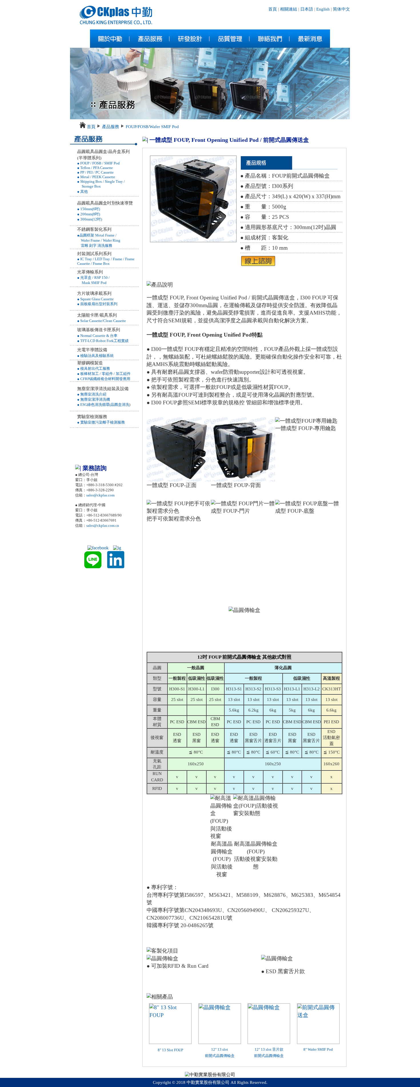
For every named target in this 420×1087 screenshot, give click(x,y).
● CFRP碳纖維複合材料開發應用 (103, 379)
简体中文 (341, 9)
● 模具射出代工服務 (93, 368)
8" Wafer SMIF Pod (318, 1049)
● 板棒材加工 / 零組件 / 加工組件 (104, 373)
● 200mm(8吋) (88, 214)
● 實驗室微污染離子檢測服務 (101, 422)
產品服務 (110, 126)
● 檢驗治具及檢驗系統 (95, 355)
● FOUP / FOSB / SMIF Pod (98, 163)
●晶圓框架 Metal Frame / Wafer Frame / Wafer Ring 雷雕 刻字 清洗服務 (98, 240)
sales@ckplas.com (100, 495)
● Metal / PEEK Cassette (96, 177)
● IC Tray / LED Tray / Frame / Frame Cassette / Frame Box (106, 261)
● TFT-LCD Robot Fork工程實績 (103, 341)
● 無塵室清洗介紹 (91, 394)
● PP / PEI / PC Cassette (95, 172)
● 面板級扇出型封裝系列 (97, 304)
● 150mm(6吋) (88, 209)
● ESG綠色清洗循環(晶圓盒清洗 (103, 404)
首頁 (272, 9)
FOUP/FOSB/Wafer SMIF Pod (152, 126)
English (322, 9)
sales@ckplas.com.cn (102, 525)
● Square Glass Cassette (95, 299)
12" (258, 1049)
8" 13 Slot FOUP (170, 1050)
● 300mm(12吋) (89, 219)
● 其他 (82, 191)
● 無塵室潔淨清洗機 (93, 399)
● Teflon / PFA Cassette (95, 168)
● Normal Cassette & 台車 (97, 335)
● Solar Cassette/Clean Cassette (101, 321)
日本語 (306, 9)
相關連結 (288, 9)
